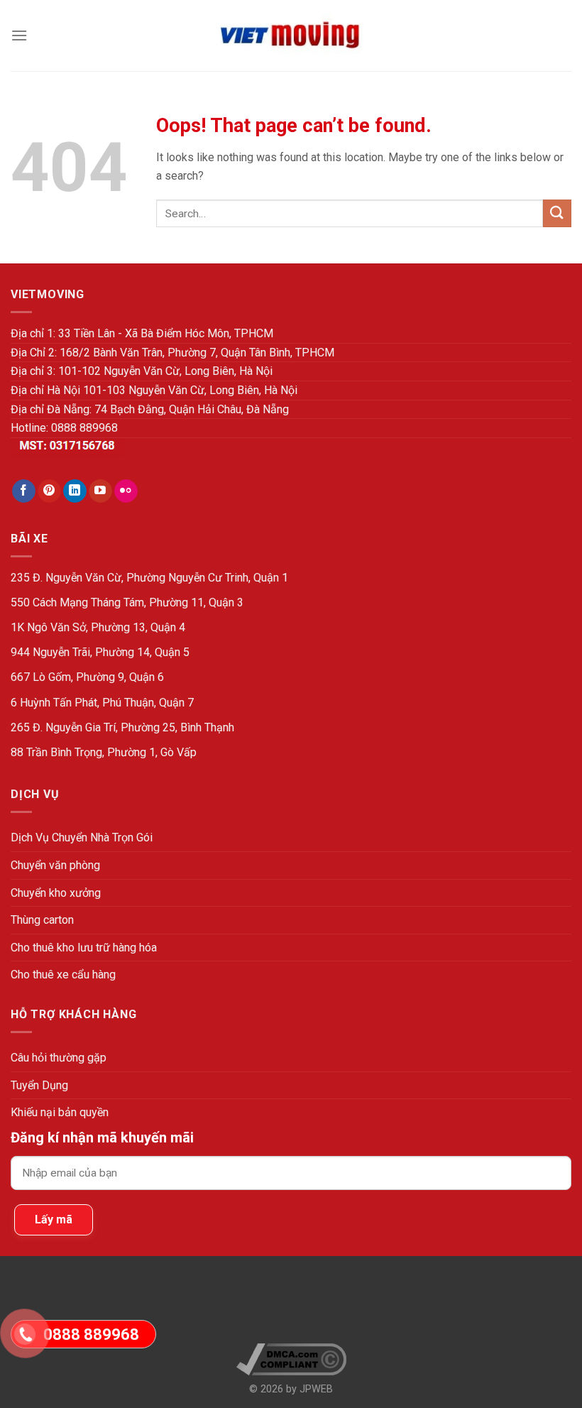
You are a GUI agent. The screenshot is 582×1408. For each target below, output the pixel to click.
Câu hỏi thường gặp (58, 1057)
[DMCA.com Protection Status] (291, 1305)
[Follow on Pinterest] (49, 491)
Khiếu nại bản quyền (60, 1112)
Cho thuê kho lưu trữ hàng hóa (84, 947)
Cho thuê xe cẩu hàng (63, 974)
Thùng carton (42, 920)
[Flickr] (126, 491)
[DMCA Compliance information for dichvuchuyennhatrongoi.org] (291, 1359)
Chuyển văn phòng (55, 865)
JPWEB (316, 1389)
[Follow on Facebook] (23, 491)
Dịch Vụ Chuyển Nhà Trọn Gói (82, 837)
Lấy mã (53, 1219)
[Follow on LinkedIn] (75, 491)
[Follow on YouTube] (100, 491)
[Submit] (557, 213)
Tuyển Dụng (39, 1085)
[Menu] (19, 35)
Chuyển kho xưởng (56, 893)
